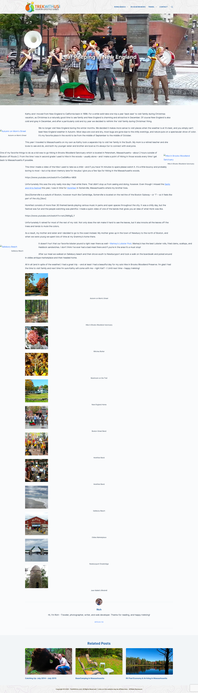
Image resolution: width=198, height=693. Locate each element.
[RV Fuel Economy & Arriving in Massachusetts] (149, 661)
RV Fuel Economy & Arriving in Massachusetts (146, 678)
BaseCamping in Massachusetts (90, 678)
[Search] (172, 7)
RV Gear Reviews (138, 7)
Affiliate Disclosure (135, 689)
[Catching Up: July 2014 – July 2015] (48, 661)
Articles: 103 (99, 622)
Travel (151, 7)
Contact (164, 7)
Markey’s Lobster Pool (120, 243)
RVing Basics (120, 7)
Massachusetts (105, 64)
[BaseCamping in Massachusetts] (99, 661)
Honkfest (71, 188)
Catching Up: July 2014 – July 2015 (40, 678)
